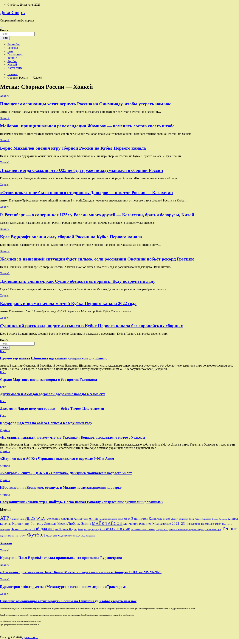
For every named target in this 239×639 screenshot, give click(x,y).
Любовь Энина (79, 523)
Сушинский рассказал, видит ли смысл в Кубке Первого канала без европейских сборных (91, 325)
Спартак (160, 529)
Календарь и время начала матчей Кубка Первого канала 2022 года (68, 303)
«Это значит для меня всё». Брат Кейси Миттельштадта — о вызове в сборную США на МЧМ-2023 (81, 572)
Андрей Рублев (81, 519)
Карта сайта (15, 67)
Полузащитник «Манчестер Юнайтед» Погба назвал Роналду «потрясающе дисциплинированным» (81, 502)
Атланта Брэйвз (109, 519)
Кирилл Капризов (219, 519)
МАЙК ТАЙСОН (107, 523)
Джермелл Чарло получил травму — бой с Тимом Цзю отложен (52, 408)
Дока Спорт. (12, 12)
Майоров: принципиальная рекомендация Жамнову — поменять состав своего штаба (87, 125)
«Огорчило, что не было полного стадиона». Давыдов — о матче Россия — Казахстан (86, 192)
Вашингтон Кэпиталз (146, 518)
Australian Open (17, 519)
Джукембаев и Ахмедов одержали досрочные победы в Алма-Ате (52, 394)
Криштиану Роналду (27, 523)
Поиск (4, 30)
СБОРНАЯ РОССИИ (115, 529)
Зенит (191, 519)
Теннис (12, 57)
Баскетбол (13, 44)
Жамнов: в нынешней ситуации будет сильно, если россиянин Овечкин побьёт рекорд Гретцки (97, 259)
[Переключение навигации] (1, 27)
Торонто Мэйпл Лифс (9, 536)
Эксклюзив (90, 536)
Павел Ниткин (21, 529)
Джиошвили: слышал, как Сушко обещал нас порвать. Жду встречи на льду (77, 281)
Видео (166, 518)
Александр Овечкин (59, 518)
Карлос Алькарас (203, 519)
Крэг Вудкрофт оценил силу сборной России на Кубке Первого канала (71, 236)
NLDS (30, 518)
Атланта (95, 518)
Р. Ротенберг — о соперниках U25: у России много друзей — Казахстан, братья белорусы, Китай (97, 214)
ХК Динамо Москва (67, 536)
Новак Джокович (211, 523)
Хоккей (12, 64)
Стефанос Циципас (195, 529)
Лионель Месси (55, 523)
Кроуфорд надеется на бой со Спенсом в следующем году (46, 423)
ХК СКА (81, 536)
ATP (4, 518)
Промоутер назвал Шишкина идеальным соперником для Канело (53, 358)
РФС (57, 529)
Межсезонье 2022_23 (168, 523)
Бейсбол (12, 47)
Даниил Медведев (179, 519)
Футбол (12, 61)
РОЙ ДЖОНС (43, 529)
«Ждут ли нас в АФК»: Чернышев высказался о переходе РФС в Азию (57, 458)
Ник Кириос (193, 523)
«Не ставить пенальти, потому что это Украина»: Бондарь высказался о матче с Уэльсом (72, 437)
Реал (80, 529)
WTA (40, 518)
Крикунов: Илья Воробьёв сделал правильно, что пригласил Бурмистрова (61, 558)
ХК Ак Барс (51, 536)
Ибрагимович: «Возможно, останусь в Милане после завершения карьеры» (61, 487)
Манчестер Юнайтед (137, 523)
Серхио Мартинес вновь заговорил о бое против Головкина (48, 379)
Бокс (10, 51)
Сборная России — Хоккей (143, 530)
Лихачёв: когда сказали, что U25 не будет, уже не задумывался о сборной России (81, 170)
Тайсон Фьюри (213, 529)
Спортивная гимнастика (175, 529)
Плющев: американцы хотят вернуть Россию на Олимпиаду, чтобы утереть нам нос (85, 103)
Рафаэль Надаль (68, 529)
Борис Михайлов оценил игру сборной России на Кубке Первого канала (73, 148)
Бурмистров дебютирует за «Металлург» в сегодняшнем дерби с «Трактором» (63, 587)
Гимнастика (15, 54)
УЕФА (23, 535)
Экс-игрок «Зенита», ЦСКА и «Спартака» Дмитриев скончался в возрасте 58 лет (66, 473)
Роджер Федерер (92, 530)
